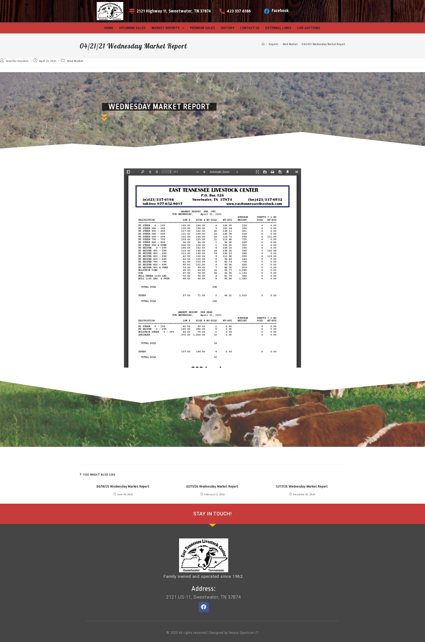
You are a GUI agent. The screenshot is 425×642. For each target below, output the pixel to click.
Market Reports (166, 28)
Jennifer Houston (17, 61)
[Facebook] (267, 11)
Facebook (280, 10)
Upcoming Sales (132, 28)
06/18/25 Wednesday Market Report (123, 486)
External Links (278, 28)
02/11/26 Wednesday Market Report (212, 486)
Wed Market (75, 61)
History (228, 28)
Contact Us (250, 28)
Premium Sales (202, 28)
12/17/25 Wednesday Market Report (302, 486)
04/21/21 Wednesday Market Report (323, 44)
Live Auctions (308, 28)
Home (108, 28)
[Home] (263, 44)
